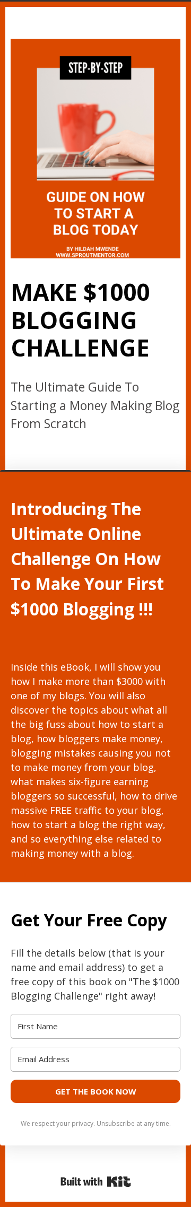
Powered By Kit (95, 1181)
